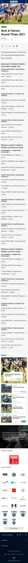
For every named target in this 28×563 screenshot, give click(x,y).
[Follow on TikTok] (17, 534)
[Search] (26, 2)
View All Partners (14, 528)
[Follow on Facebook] (20, 534)
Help (9, 554)
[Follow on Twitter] (23, 534)
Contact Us (13, 554)
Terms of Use (10, 551)
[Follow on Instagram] (25, 534)
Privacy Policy (17, 551)
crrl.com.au (3, 38)
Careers (5, 554)
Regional (4, 26)
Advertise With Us (20, 554)
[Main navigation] (2, 1)
